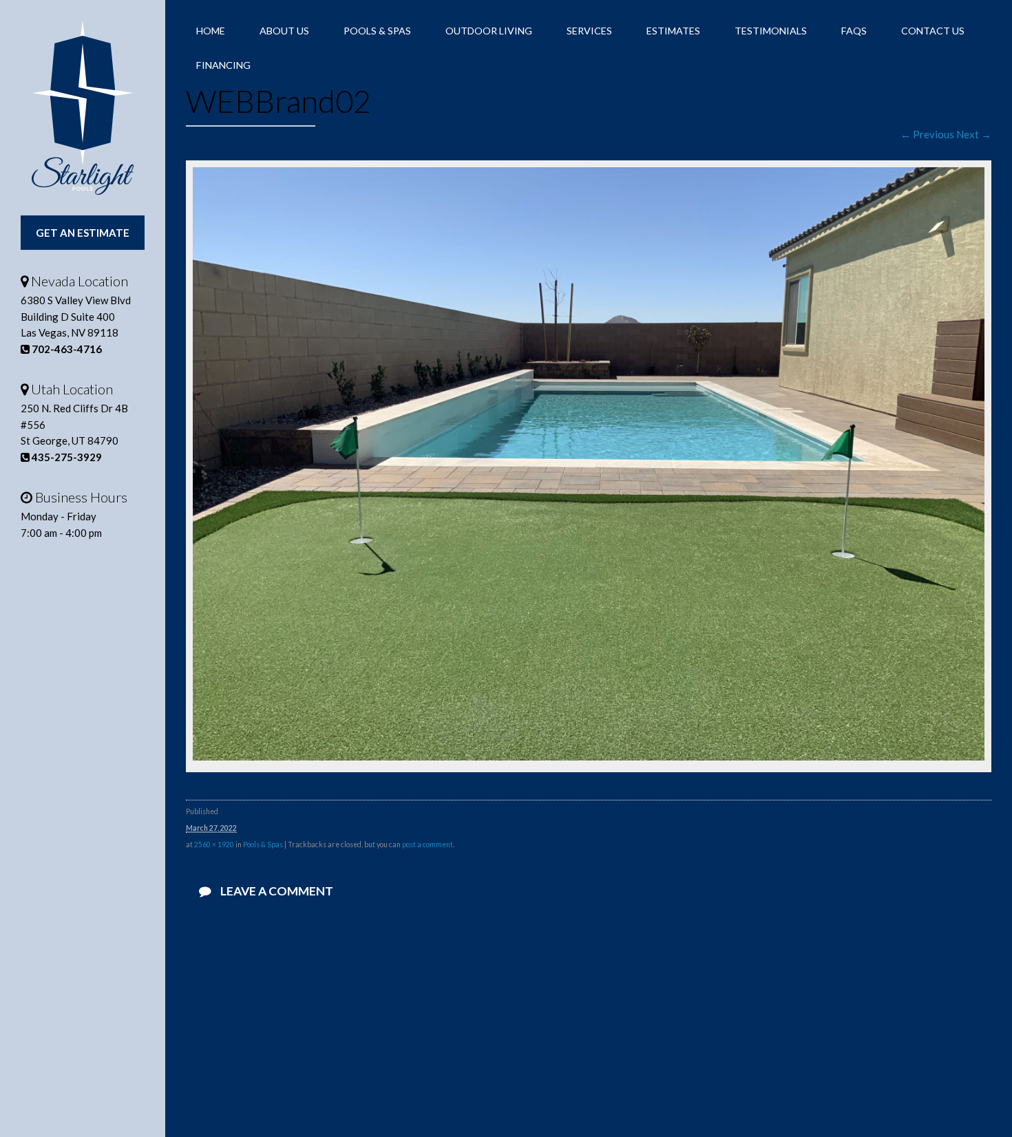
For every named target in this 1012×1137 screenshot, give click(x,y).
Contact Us (932, 30)
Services (589, 30)
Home (210, 30)
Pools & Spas (377, 30)
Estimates (673, 30)
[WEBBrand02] (588, 756)
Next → (973, 134)
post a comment (427, 844)
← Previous (927, 134)
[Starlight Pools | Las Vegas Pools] (83, 108)
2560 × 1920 (214, 844)
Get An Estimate (82, 232)
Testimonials (771, 30)
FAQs (854, 30)
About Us (284, 30)
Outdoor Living (488, 30)
